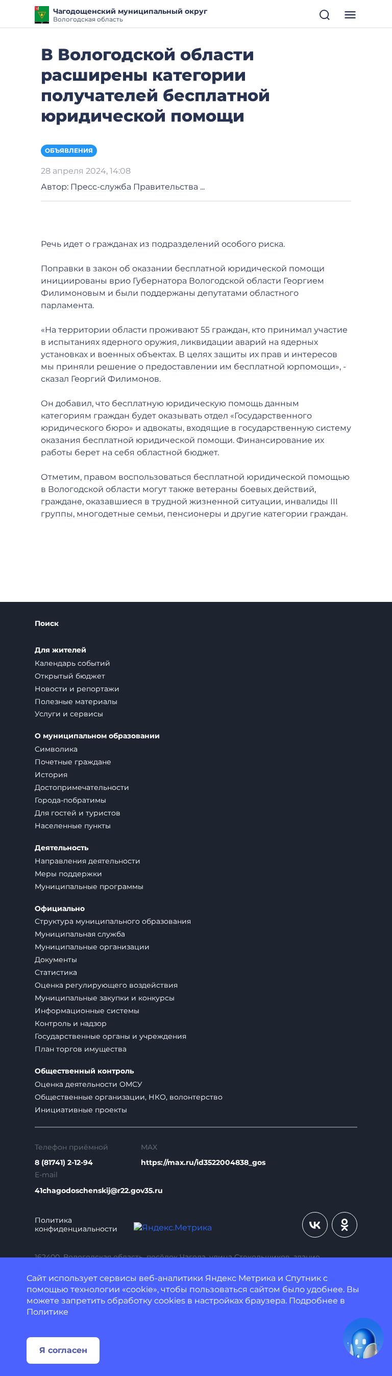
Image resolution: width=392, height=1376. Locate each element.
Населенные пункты (73, 825)
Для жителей (60, 650)
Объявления (69, 150)
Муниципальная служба (80, 934)
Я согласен (63, 1350)
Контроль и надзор (71, 1023)
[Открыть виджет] (363, 1338)
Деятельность (61, 848)
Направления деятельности (87, 861)
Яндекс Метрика (240, 1278)
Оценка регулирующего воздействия (106, 985)
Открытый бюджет (70, 676)
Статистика (56, 972)
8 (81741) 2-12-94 (64, 1162)
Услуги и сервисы (69, 713)
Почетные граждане (73, 761)
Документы (56, 959)
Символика (56, 749)
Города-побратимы (70, 800)
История (51, 774)
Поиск (47, 623)
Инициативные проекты (81, 1109)
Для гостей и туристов (77, 813)
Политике (47, 1312)
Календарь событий (72, 663)
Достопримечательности (82, 787)
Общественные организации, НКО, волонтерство (129, 1097)
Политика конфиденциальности (76, 1224)
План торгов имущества (81, 1049)
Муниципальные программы (89, 886)
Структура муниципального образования (113, 921)
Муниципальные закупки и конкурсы (105, 997)
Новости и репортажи (77, 688)
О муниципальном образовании (97, 736)
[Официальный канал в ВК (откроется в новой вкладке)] (315, 1225)
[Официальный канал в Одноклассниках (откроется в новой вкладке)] (344, 1225)
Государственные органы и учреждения (110, 1036)
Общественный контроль (84, 1071)
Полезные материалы (76, 701)
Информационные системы (87, 1010)
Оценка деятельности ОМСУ (88, 1084)
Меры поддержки (68, 873)
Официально (60, 908)
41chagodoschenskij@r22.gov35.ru (99, 1190)
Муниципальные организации (92, 946)
